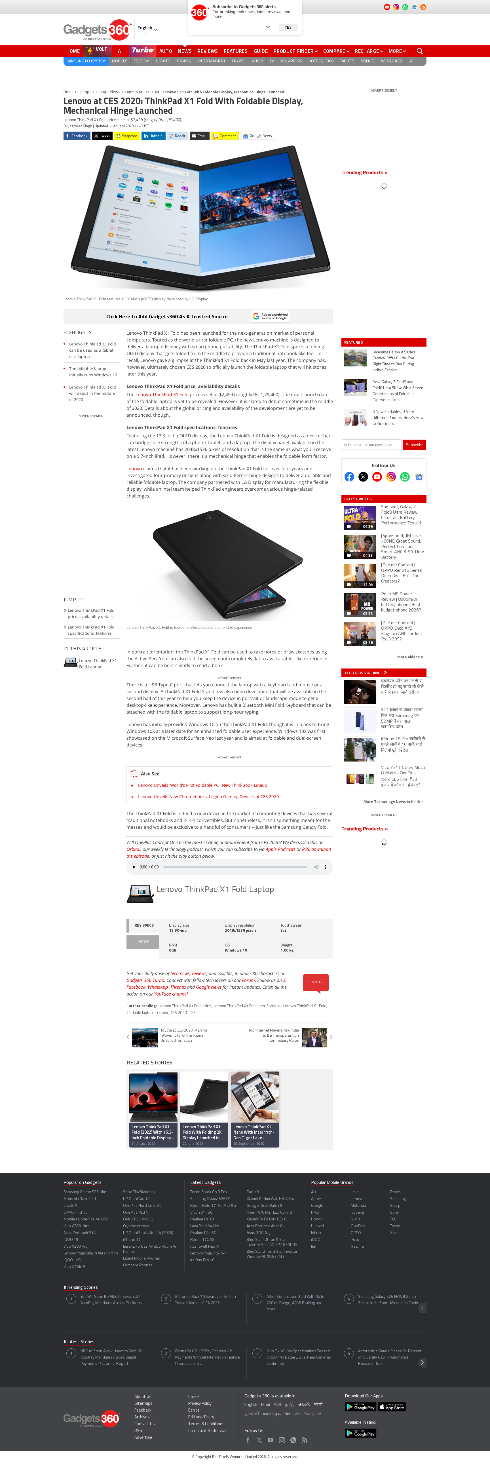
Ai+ (313, 1192)
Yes (288, 27)
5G (411, 61)
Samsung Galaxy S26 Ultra (85, 1192)
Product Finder (294, 51)
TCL (393, 1219)
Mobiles (119, 61)
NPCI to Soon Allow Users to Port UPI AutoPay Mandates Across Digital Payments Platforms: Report (111, 1357)
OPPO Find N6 (76, 1212)
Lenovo (134, 468)
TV (272, 61)
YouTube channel (171, 994)
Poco (355, 1240)
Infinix (316, 1233)
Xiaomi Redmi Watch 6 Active (271, 1199)
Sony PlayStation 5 (139, 1192)
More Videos (409, 657)
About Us (142, 1397)
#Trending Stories (81, 1287)
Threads (178, 987)
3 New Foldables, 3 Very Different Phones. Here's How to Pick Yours (398, 418)
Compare (334, 51)
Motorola (358, 1206)
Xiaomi (396, 1233)
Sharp (395, 1206)
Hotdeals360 (321, 61)
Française (312, 1414)
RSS (305, 849)
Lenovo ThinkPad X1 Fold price (185, 1006)
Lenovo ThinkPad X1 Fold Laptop (215, 889)
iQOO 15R (72, 1260)
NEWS (144, 942)
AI (120, 51)
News (185, 51)
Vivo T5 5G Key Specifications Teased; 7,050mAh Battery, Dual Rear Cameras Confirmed (299, 1357)
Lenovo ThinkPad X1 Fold (162, 394)
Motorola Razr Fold (80, 1199)
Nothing (357, 1212)
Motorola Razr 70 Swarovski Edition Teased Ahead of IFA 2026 (205, 1300)
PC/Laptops (291, 61)
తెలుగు (304, 1404)
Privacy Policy (200, 1404)
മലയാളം (271, 1414)
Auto (165, 51)
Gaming (184, 61)
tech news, (181, 973)
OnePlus (358, 1226)
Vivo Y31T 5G (201, 1212)
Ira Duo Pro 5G (202, 1260)
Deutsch (292, 1414)
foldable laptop (140, 1013)
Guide (261, 51)
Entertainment (211, 61)
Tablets (347, 61)
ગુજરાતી (251, 1414)
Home (73, 51)
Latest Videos (358, 499)
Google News (208, 987)
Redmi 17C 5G (202, 1240)
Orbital (133, 849)
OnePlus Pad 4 (135, 1212)
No (268, 27)
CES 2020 (179, 1013)
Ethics (194, 1410)
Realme (357, 1247)
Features (236, 51)
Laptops (84, 92)
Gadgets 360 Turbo (145, 980)
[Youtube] (377, 477)
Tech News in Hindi (363, 673)
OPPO (356, 1233)
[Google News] (419, 477)
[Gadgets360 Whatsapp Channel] (405, 477)
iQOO (315, 1240)
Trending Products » (364, 173)
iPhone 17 (132, 1240)
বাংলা (277, 1405)
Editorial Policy (201, 1417)
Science (368, 61)
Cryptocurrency (136, 1226)
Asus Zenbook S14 (80, 1233)
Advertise (143, 1438)
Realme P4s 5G (203, 1233)
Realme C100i (202, 1219)
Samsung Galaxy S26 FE (210, 1199)
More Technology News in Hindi (392, 801)
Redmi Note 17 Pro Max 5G (213, 1206)
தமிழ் (289, 1405)
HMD (315, 1212)
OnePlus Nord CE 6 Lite (142, 1206)
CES (192, 1013)
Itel (313, 1247)
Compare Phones (138, 1265)
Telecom (141, 61)
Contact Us (144, 1424)
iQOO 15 (71, 1240)
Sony (394, 1212)
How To (163, 61)
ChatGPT (71, 1206)
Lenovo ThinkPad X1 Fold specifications (247, 1006)
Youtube (270, 1439)
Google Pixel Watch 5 (264, 1206)
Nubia (355, 1219)
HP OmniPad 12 (136, 1199)
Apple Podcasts (280, 849)
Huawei (317, 1226)
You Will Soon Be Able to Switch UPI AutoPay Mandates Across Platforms (111, 1300)
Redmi (395, 1192)
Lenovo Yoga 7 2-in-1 (208, 1253)
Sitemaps (143, 1404)
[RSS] (423, 7)
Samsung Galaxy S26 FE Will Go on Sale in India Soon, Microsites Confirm (390, 1300)
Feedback (142, 1410)
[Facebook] (349, 477)
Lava (354, 1192)
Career (194, 1397)
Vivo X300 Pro (76, 1247)
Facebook (135, 987)
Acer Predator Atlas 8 (264, 1226)
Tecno (395, 1226)
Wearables (391, 61)
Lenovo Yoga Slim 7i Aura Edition (91, 1253)
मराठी (318, 1405)
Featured (354, 342)
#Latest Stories (79, 1342)
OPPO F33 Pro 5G (138, 1219)
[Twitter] (363, 477)
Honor (316, 1219)
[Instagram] (391, 477)
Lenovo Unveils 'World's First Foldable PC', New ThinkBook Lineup (202, 785)
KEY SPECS (144, 925)
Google (317, 1206)
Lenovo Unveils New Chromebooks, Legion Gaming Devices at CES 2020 (208, 796)
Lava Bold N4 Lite (204, 1226)
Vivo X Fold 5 (74, 1267)
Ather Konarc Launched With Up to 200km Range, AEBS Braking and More (295, 1303)
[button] (422, 1308)
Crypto (239, 61)
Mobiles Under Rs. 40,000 (86, 1219)
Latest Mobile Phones (141, 1258)
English (250, 1405)
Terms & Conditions (206, 1424)
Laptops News (108, 92)
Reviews (208, 51)
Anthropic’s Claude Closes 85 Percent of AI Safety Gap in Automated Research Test (389, 1357)
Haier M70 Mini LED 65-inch (270, 1212)
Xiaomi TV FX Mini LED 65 (268, 1219)
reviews (199, 973)
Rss (304, 1439)
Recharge (367, 51)
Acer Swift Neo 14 (205, 1247)
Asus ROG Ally (259, 1233)
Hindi (265, 1405)
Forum (248, 980)
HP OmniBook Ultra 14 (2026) (148, 1233)
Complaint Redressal (207, 1431)
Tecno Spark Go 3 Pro (208, 1192)
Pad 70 (253, 1192)
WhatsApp (158, 987)
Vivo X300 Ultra (77, 1226)
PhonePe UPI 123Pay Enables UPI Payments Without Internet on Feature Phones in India (207, 1357)
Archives (142, 1417)
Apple (316, 1199)
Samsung (398, 1199)
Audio (257, 61)
